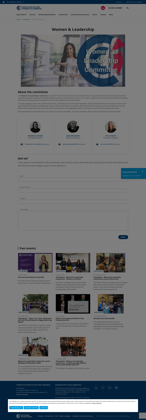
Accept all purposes (16, 408)
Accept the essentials (31, 408)
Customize (43, 408)
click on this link (97, 403)
